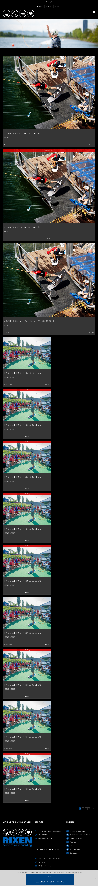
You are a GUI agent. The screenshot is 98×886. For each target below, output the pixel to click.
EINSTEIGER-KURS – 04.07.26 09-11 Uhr (22, 529)
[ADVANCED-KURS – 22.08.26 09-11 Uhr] (49, 92)
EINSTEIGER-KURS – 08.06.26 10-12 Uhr (22, 633)
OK (49, 877)
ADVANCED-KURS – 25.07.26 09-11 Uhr (22, 227)
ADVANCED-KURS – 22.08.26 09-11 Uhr (22, 133)
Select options (9, 384)
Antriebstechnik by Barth (77, 831)
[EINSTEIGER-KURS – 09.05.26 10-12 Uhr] (27, 717)
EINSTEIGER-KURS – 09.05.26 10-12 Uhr (22, 736)
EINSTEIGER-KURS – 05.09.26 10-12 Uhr (22, 580)
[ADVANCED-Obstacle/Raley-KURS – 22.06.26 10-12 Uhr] (49, 280)
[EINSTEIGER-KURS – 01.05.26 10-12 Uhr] (27, 353)
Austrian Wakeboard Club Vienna (80, 835)
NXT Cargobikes (75, 849)
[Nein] (96, 878)
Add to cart (8, 145)
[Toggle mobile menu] (94, 12)
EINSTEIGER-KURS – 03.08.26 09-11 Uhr (22, 477)
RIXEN (72, 846)
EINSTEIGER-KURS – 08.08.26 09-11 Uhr (22, 684)
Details (92, 145)
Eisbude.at (73, 853)
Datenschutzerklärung (50, 882)
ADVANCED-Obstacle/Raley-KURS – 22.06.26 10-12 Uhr (29, 321)
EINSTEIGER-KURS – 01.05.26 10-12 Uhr (22, 373)
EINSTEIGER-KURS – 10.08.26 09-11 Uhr (22, 788)
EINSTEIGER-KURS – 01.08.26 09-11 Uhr (22, 425)
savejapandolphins (76, 838)
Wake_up (73, 842)
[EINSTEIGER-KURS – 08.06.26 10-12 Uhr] (27, 613)
